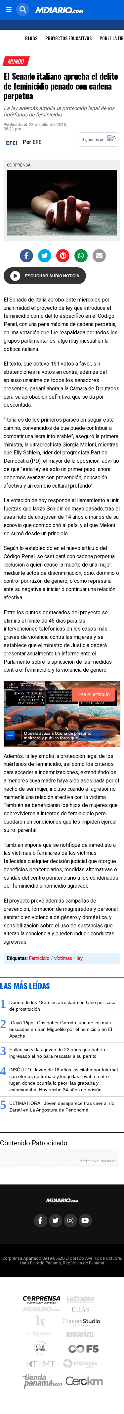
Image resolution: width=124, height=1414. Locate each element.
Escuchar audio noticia (52, 276)
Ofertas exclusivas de (97, 1161)
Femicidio (39, 958)
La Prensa (82, 1301)
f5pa (83, 1349)
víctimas (63, 958)
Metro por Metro (42, 1366)
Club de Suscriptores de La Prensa (42, 1349)
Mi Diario (43, 1311)
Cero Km (83, 1381)
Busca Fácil (81, 1335)
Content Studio (82, 1323)
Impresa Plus (82, 1365)
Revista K (42, 1322)
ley (80, 958)
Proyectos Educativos (68, 37)
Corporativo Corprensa (44, 1301)
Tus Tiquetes (42, 1335)
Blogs (31, 37)
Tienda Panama (43, 1381)
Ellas (82, 1311)
